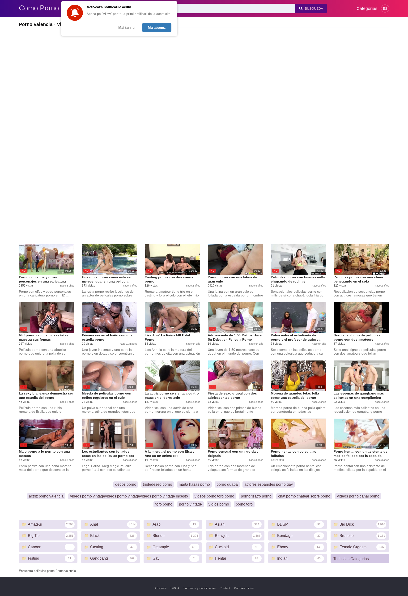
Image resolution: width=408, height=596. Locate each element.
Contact (225, 588)
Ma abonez (157, 28)
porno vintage (190, 504)
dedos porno (125, 484)
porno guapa (227, 484)
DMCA (174, 588)
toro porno (163, 504)
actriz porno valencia (46, 496)
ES (385, 8)
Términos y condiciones (199, 588)
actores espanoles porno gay (268, 484)
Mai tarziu (126, 28)
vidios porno (218, 504)
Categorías (367, 8)
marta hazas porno (194, 484)
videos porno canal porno (358, 496)
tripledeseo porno (157, 484)
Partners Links (244, 588)
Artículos (160, 588)
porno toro (244, 504)
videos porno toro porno (214, 496)
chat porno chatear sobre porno (304, 496)
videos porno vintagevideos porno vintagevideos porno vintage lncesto (129, 496)
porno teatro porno (256, 496)
